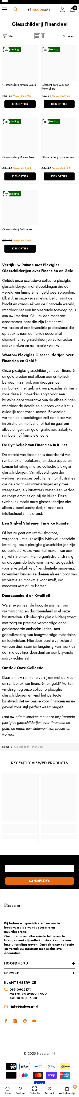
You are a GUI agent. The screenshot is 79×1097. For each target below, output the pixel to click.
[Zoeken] (15, 9)
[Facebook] (5, 1021)
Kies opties (20, 104)
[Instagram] (15, 1021)
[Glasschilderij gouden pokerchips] (59, 63)
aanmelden (39, 880)
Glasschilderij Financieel (28, 747)
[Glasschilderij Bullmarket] (20, 207)
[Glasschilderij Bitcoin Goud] (20, 63)
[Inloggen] (62, 9)
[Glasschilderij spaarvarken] (59, 135)
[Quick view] (6, 50)
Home (5, 747)
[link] (20, 828)
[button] (37, 36)
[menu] (4, 9)
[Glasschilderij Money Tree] (20, 135)
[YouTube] (34, 1021)
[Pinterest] (25, 1021)
